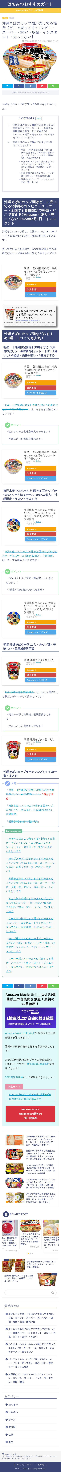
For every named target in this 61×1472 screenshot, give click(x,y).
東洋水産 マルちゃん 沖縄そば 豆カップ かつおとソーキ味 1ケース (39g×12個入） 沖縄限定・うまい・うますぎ (37, 165)
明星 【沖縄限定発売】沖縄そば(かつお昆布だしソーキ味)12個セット (40, 271)
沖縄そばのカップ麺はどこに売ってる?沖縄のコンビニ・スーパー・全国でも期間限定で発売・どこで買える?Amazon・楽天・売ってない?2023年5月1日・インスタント (33, 131)
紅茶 (11, 1434)
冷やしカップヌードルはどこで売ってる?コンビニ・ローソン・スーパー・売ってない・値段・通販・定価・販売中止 (31, 1318)
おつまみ (13, 1404)
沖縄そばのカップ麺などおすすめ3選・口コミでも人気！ (33, 144)
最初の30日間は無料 (38, 1064)
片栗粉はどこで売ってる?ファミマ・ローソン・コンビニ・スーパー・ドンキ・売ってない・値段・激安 (31, 1378)
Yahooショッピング (37, 294)
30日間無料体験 (14, 1077)
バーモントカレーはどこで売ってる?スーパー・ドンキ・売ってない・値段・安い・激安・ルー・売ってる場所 (32, 1363)
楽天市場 (31, 289)
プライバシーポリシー (25, 1465)
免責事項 (41, 1465)
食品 (5, 18)
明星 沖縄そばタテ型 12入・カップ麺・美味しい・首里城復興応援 (37, 174)
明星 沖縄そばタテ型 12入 (39, 660)
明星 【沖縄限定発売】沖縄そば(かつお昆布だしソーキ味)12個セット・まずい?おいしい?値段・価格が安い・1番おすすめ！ (37, 154)
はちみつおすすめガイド (30, 3)
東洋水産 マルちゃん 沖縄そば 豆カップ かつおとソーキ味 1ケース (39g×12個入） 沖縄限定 (29, 809)
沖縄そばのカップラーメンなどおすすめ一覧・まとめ (37, 180)
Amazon (31, 284)
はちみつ (13, 1412)
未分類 (12, 1427)
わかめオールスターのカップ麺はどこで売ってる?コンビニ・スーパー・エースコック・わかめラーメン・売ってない (32, 1348)
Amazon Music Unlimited (19, 1033)
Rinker (38, 277)
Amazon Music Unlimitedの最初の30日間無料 (30, 1114)
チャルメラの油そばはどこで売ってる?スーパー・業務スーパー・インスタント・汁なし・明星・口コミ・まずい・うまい (32, 1333)
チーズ (12, 1419)
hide (39, 118)
